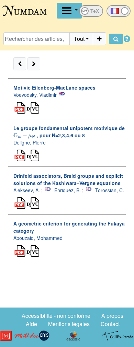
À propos (112, 316)
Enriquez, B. (67, 190)
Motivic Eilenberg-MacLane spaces (54, 87)
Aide (31, 324)
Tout (79, 39)
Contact (110, 324)
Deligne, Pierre (29, 142)
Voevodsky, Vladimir (35, 94)
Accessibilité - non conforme (56, 316)
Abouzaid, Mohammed (38, 237)
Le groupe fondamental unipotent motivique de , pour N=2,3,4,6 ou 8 (69, 132)
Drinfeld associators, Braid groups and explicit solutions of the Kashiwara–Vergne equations (68, 179)
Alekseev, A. (26, 190)
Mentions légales (69, 324)
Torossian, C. (109, 190)
